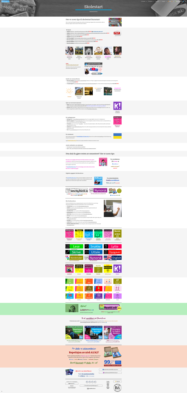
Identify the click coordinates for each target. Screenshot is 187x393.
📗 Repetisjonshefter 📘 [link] (179, 1)
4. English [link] (163, 1)
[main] (93, 8)
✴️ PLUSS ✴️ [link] (170, 1)
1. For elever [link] (143, 1)
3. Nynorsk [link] (157, 1)
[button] (186, 1)
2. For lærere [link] (150, 1)
